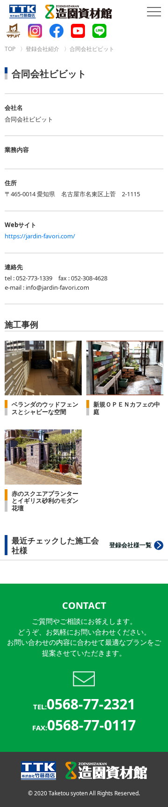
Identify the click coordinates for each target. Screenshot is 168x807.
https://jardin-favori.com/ (40, 236)
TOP (10, 49)
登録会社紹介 (42, 49)
